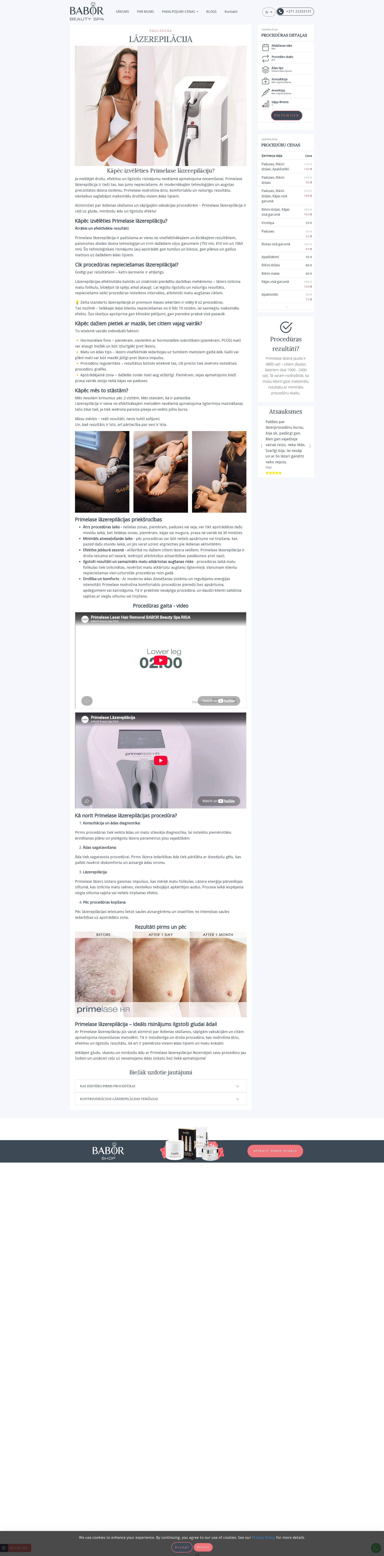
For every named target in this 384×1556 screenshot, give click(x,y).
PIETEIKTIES (286, 115)
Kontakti (231, 11)
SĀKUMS (122, 11)
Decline (203, 1547)
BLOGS (211, 11)
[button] (262, 434)
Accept (182, 1547)
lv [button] (267, 12)
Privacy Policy (263, 1537)
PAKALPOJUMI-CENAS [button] (179, 11)
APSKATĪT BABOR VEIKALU (275, 1151)
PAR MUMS (145, 11)
